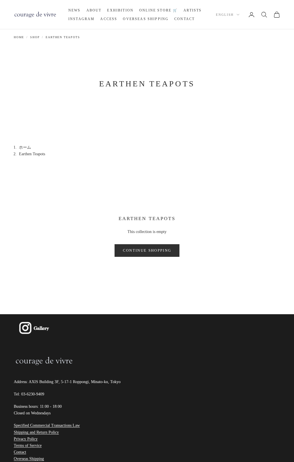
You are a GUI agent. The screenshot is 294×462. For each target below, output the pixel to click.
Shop (35, 37)
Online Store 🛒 (158, 10)
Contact (184, 19)
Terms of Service (28, 445)
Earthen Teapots (63, 37)
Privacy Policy (26, 439)
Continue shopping (147, 250)
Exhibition (120, 10)
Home (19, 37)
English (225, 14)
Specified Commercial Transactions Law (47, 425)
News (74, 10)
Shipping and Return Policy (36, 432)
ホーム (25, 147)
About (94, 10)
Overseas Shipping (146, 19)
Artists (192, 10)
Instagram (81, 19)
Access (108, 19)
